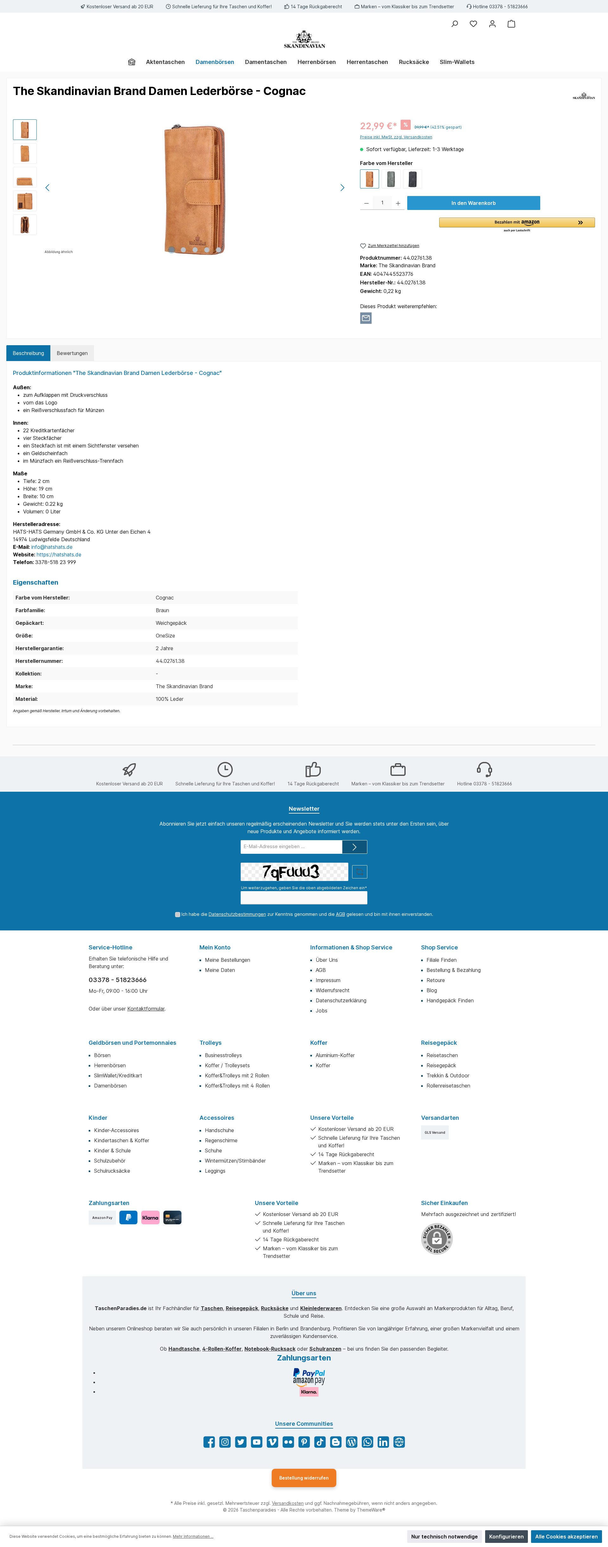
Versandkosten (288, 1503)
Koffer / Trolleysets (227, 1065)
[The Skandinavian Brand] (584, 96)
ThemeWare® (371, 1509)
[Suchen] (454, 24)
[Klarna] (150, 1217)
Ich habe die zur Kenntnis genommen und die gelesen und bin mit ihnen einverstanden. (307, 914)
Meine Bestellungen (227, 960)
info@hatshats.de (52, 547)
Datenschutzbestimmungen (237, 914)
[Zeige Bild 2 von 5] (183, 249)
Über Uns (327, 960)
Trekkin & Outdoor (448, 1075)
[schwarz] (412, 178)
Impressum (328, 980)
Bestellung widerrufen (304, 1477)
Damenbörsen (110, 1085)
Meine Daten (220, 970)
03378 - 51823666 (118, 980)
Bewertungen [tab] (72, 353)
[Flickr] (288, 1442)
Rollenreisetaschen (448, 1085)
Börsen (102, 1055)
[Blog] (352, 1442)
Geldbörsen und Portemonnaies (132, 1042)
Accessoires (217, 1117)
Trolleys (211, 1042)
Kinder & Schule (112, 1150)
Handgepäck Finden (450, 1000)
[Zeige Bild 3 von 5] (195, 249)
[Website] (399, 1442)
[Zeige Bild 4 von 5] (206, 249)
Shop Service (439, 947)
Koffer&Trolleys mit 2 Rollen (237, 1075)
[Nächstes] (342, 187)
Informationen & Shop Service (351, 947)
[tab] (28, 353)
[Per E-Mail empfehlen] (366, 317)
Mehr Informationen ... (193, 1536)
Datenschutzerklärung (341, 1000)
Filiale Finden (442, 960)
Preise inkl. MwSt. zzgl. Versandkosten (396, 137)
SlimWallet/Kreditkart (118, 1075)
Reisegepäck (439, 1042)
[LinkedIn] (383, 1442)
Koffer (318, 1042)
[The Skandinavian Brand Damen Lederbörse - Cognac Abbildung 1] (195, 187)
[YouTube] (257, 1442)
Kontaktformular (145, 1008)
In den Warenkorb (474, 203)
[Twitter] (241, 1442)
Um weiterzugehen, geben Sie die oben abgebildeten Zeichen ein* (304, 887)
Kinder (98, 1117)
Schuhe (213, 1150)
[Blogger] (336, 1442)
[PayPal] (128, 1217)
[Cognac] (369, 178)
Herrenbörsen (110, 1065)
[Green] (391, 178)
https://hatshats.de (59, 554)
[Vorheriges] (48, 187)
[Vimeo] (272, 1442)
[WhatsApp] (367, 1442)
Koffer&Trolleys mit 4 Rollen (237, 1085)
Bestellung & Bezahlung (454, 970)
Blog (432, 990)
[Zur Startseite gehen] (304, 39)
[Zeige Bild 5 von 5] (218, 249)
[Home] (134, 62)
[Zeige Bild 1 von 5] (171, 249)
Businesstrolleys (223, 1055)
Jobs (321, 1010)
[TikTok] (320, 1442)
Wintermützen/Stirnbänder (235, 1160)
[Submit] (354, 847)
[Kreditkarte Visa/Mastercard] (172, 1217)
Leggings (215, 1171)
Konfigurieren (506, 1536)
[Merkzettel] (473, 24)
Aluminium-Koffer (335, 1055)
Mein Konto (215, 947)
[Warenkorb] (511, 24)
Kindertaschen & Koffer (121, 1140)
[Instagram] (225, 1442)
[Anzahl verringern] (366, 203)
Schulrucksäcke (112, 1171)
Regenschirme (221, 1140)
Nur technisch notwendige (444, 1536)
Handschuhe (219, 1130)
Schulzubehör (109, 1160)
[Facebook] (209, 1442)
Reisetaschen (442, 1055)
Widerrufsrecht (333, 990)
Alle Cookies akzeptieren (566, 1536)
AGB (340, 914)
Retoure (436, 980)
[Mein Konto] (492, 24)
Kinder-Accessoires (116, 1130)
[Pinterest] (304, 1442)
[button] (517, 225)
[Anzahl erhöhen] (398, 203)
